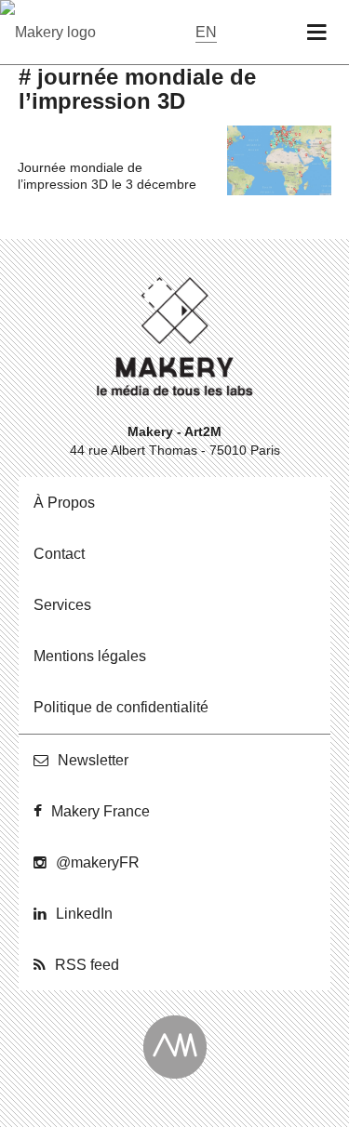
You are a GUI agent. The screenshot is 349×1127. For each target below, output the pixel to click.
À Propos (64, 502)
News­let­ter (93, 760)
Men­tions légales (90, 656)
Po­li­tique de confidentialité (121, 707)
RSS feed (87, 965)
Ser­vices (62, 605)
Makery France (100, 811)
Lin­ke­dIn (84, 913)
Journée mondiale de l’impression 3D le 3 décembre (107, 176)
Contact (59, 554)
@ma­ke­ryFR (98, 862)
